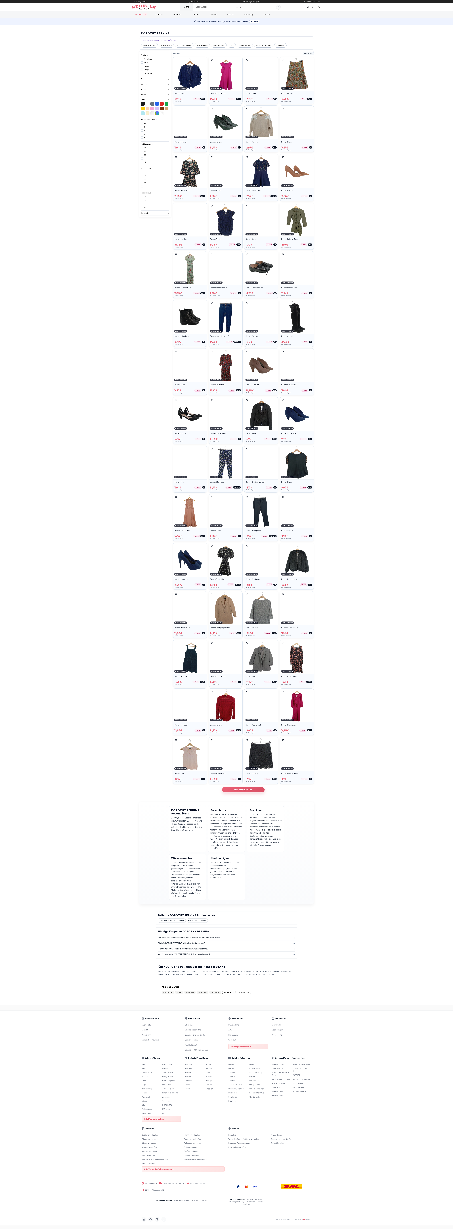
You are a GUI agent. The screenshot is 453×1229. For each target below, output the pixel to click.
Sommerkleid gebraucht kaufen (171, 920)
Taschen (231, 1081)
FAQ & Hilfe (146, 1025)
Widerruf (232, 1040)
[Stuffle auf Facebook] (150, 1219)
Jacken (209, 1068)
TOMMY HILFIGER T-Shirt (280, 1073)
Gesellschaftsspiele (257, 1072)
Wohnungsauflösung (236, 1202)
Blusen (188, 1076)
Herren (176, 14)
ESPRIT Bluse (277, 1095)
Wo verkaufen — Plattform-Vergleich (243, 1139)
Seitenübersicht (243, 992)
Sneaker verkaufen (149, 1151)
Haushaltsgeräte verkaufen (195, 1159)
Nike (143, 1105)
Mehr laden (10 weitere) (243, 790)
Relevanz (308, 53)
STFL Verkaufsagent (199, 1200)
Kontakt (145, 1030)
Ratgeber (232, 1135)
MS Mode (166, 1109)
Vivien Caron (202, 45)
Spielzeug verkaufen (192, 1143)
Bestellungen (277, 1030)
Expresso (280, 45)
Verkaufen (201, 7)
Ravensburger (147, 1089)
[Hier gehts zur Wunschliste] (313, 7)
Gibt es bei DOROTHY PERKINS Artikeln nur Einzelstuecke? (183, 949)
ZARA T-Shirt (277, 1068)
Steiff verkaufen (148, 1163)
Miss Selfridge (149, 45)
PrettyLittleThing (263, 45)
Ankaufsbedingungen (150, 1040)
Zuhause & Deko (235, 1085)
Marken (266, 14)
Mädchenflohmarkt (181, 1200)
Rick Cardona (218, 45)
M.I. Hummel (167, 992)
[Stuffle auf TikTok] (163, 1219)
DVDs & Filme (254, 1068)
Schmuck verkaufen (192, 1155)
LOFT (231, 45)
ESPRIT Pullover (299, 1075)
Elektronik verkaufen (237, 1147)
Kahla (144, 1081)
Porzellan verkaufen (192, 1139)
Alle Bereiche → (255, 1097)
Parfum (252, 1076)
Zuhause (212, 14)
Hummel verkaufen (192, 1135)
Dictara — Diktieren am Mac (196, 1050)
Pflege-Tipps (276, 1135)
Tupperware (190, 992)
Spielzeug (248, 14)
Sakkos (209, 1076)
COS (164, 1113)
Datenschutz (233, 1025)
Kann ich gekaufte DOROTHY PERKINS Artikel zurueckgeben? (184, 954)
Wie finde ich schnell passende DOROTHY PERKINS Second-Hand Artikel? (189, 937)
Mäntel (208, 1072)
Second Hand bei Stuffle (195, 1035)
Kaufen (186, 7)
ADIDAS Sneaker (299, 1091)
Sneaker (209, 1089)
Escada (165, 1068)
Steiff (144, 1068)
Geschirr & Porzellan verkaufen (155, 1159)
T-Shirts (188, 1064)
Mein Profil (276, 1025)
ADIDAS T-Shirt (278, 1083)
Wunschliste (277, 1035)
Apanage (166, 1097)
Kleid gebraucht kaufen (197, 920)
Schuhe (209, 1085)
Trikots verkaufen (149, 1139)
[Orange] (147, 108)
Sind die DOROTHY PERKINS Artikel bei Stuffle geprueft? (182, 943)
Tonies (144, 1093)
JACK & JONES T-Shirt (281, 1079)
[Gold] (147, 113)
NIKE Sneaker (298, 1087)
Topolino (166, 1101)
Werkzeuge (254, 1081)
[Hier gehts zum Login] (308, 7)
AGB (230, 1030)
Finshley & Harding (170, 1093)
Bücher (252, 1064)
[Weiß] (147, 104)
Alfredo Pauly (168, 1089)
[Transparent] (162, 113)
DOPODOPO (167, 1105)
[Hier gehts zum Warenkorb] (318, 7)
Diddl (144, 1064)
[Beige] (166, 108)
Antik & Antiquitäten (257, 1089)
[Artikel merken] (176, 60)
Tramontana (166, 45)
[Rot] (162, 104)
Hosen (187, 1089)
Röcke (208, 1064)
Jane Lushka (167, 1072)
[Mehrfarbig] (157, 113)
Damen (159, 14)
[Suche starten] (278, 7)
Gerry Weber (215, 992)
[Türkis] (143, 113)
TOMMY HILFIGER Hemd (300, 1069)
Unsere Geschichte (193, 1030)
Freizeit (230, 14)
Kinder (195, 14)
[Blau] (157, 104)
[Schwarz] (143, 104)
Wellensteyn (202, 992)
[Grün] (166, 104)
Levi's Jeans (298, 1083)
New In (140, 14)
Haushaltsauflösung (254, 1199)
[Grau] (152, 104)
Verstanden (254, 21)
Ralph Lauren (147, 1113)
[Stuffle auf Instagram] (144, 1219)
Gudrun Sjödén (168, 1081)
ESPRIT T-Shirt (278, 1064)
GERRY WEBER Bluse (301, 1064)
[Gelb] (143, 108)
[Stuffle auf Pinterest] (157, 1219)
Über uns (189, 1025)
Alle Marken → (229, 992)
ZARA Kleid (276, 1087)
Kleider (188, 1072)
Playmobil (146, 1097)
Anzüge (209, 1081)
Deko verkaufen (148, 1155)
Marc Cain (166, 1085)
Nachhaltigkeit (191, 1045)
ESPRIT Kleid (277, 1091)
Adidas (144, 1101)
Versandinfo (147, 1035)
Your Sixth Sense (184, 45)
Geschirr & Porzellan (237, 1089)
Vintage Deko (254, 1085)
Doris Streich (245, 45)
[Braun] (162, 108)
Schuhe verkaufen (149, 1147)
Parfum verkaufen (191, 1151)
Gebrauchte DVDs (256, 1093)
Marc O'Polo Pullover (301, 1079)
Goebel (179, 992)
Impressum (233, 1035)
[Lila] (157, 108)
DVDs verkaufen (190, 1147)
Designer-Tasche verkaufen (240, 1143)
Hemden (188, 1081)
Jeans (187, 1085)
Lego (144, 1085)
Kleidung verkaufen (150, 1135)
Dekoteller (232, 1093)
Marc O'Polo (167, 1064)
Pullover (188, 1068)
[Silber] (152, 113)
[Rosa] (152, 108)
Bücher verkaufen (149, 1143)
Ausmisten (251, 1202)
